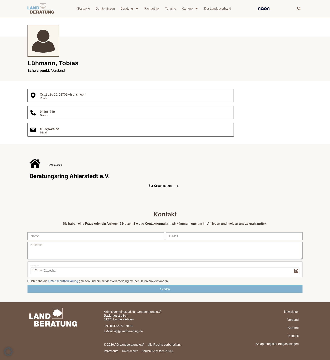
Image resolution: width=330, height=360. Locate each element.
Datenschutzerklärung (63, 281)
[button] (299, 8)
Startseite (83, 8)
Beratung (127, 8)
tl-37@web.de (49, 129)
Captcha (35, 265)
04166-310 (47, 112)
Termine (170, 8)
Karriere (187, 8)
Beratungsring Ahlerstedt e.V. (69, 176)
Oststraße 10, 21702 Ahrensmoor (62, 94)
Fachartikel (151, 8)
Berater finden (105, 8)
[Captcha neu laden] (296, 271)
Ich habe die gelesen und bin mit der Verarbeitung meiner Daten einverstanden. (100, 281)
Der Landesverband (217, 8)
